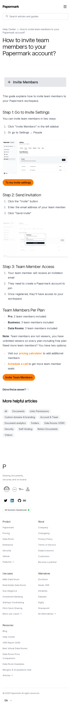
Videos (8, 435)
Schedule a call (18, 364)
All (6, 411)
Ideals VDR (43, 585)
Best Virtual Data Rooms (15, 648)
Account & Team (49, 417)
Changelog (44, 533)
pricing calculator (30, 353)
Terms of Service (47, 544)
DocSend (43, 579)
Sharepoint (43, 608)
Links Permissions (39, 411)
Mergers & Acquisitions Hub (17, 669)
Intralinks (42, 591)
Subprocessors (46, 550)
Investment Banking (13, 596)
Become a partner (47, 562)
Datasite (42, 596)
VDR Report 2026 (11, 642)
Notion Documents (48, 429)
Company (43, 527)
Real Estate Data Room (14, 585)
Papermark (8, 527)
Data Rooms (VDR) (54, 423)
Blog (5, 631)
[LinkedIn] (12, 501)
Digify (41, 602)
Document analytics (15, 423)
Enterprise (8, 544)
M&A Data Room (11, 579)
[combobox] (8, 700)
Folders (35, 423)
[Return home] (11, 6)
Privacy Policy (45, 539)
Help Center (9, 29)
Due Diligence (10, 591)
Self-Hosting (25, 429)
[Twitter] (6, 501)
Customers (43, 556)
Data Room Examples (13, 664)
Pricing (6, 533)
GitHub (6, 556)
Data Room (8, 539)
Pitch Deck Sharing (12, 608)
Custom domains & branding (20, 417)
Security (9, 429)
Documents (18, 411)
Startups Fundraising (13, 602)
